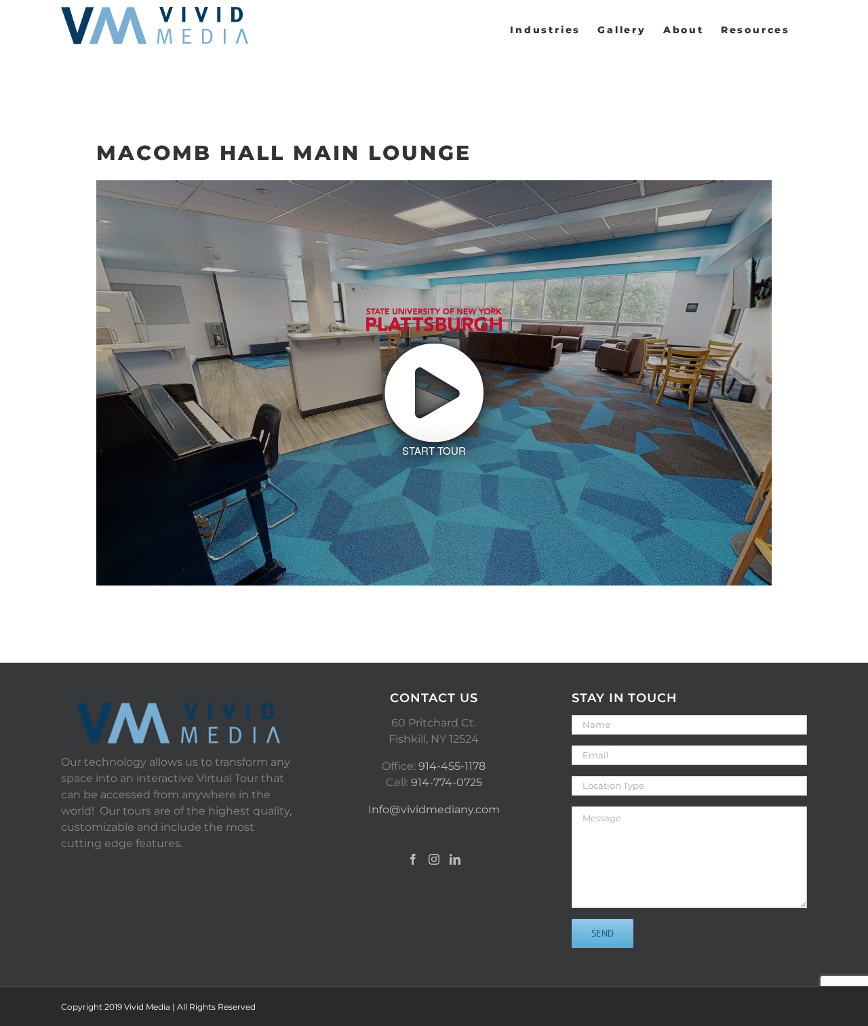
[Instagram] (434, 859)
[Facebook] (413, 859)
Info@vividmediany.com (434, 809)
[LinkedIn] (455, 859)
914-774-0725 (446, 782)
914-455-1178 (452, 766)
